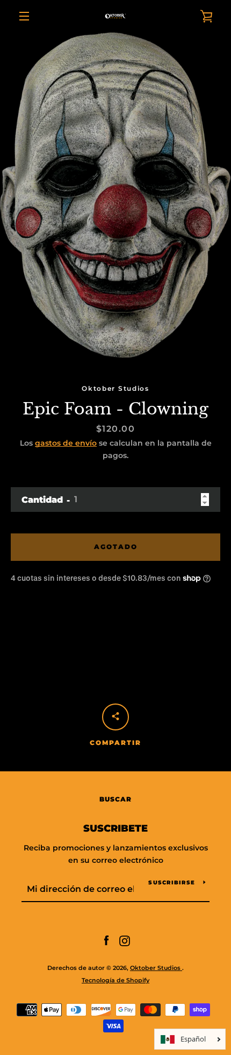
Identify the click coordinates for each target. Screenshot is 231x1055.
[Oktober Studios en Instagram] (124, 940)
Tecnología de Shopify (115, 980)
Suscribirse (171, 882)
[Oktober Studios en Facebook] (106, 940)
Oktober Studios (156, 968)
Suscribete (115, 828)
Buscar (115, 799)
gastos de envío (66, 443)
